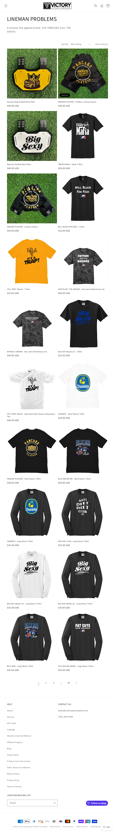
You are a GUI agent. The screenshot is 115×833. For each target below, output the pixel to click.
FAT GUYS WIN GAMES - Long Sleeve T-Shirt (75, 666)
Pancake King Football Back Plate (21, 102)
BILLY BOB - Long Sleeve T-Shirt (20, 666)
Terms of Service (14, 786)
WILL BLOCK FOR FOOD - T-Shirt (71, 227)
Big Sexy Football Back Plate (19, 164)
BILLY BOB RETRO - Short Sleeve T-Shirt (74, 479)
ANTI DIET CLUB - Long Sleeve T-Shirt (73, 541)
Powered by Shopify (40, 827)
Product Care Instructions (19, 761)
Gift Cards (11, 723)
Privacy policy (68, 827)
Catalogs (11, 729)
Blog (9, 748)
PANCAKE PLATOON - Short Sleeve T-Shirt (24, 479)
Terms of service (82, 827)
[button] (6, 6)
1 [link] (38, 682)
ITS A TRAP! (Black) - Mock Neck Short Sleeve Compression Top (31, 415)
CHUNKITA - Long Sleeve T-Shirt (20, 541)
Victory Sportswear (26, 827)
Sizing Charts (13, 755)
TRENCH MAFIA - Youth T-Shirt (70, 164)
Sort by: (64, 44)
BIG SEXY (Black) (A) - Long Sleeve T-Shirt (24, 604)
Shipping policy (96, 827)
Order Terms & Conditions (18, 767)
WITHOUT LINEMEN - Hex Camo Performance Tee (27, 352)
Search (10, 710)
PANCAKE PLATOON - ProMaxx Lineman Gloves (77, 102)
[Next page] (76, 683)
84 (69, 682)
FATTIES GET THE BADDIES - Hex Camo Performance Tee (81, 289)
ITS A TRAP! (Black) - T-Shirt (18, 289)
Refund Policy (13, 774)
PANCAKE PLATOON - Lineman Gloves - (23, 227)
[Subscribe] (54, 803)
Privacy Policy (13, 780)
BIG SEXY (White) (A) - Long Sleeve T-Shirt (75, 604)
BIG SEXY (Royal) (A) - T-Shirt (70, 352)
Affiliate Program (14, 742)
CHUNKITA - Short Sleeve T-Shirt (71, 414)
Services (10, 717)
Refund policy (55, 827)
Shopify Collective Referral (19, 736)
